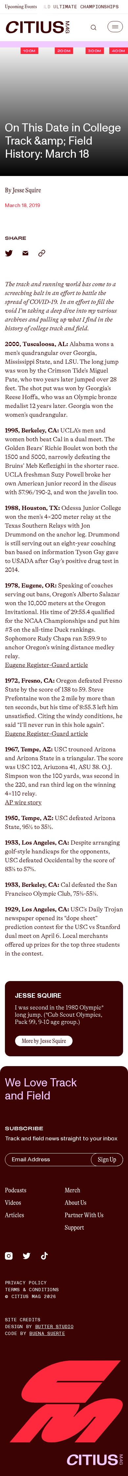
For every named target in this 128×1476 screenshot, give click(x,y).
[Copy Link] (42, 253)
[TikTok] (44, 1256)
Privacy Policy (26, 1283)
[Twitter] (27, 1256)
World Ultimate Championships (71, 7)
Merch (72, 1190)
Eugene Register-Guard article (46, 665)
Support (74, 1227)
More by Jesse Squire (44, 1041)
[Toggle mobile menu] (115, 26)
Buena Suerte (47, 1333)
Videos (13, 1202)
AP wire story (23, 802)
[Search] (93, 27)
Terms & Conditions (32, 1290)
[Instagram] (9, 1256)
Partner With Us (84, 1215)
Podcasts (15, 1190)
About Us (75, 1202)
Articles (14, 1215)
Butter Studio (54, 1327)
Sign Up (107, 1159)
